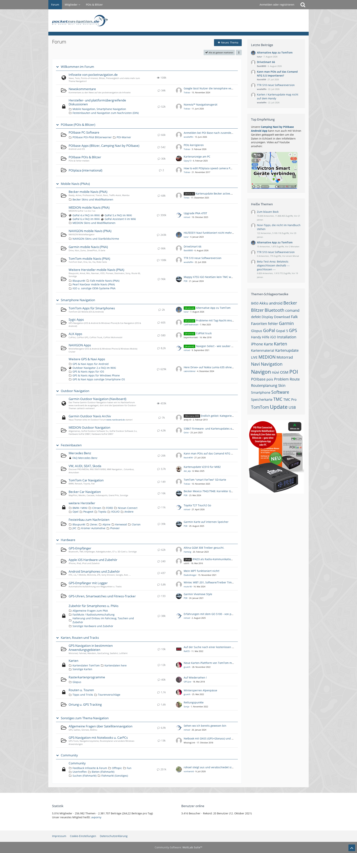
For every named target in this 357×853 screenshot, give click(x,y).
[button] (239, 52)
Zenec (94, 524)
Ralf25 (187, 651)
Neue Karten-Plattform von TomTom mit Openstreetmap (219, 663)
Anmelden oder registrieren (277, 4)
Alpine (106, 524)
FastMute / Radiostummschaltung (94, 614)
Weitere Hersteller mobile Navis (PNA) (96, 270)
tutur (186, 236)
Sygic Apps (76, 319)
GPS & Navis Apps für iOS (88, 371)
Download (282, 317)
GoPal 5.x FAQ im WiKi (118, 215)
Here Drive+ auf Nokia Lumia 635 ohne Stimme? (213, 367)
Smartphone (260, 392)
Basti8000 (188, 250)
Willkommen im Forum (77, 67)
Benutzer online (192, 806)
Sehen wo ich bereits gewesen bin (205, 725)
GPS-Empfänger (80, 548)
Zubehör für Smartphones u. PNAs (93, 606)
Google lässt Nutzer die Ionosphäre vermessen (213, 88)
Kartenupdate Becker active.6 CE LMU (219, 193)
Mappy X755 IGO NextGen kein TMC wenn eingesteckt (217, 277)
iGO (273, 337)
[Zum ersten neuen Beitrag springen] (179, 90)
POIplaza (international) (85, 170)
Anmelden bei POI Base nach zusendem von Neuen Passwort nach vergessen (232, 133)
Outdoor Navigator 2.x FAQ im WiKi (94, 368)
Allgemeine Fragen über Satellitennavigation (100, 726)
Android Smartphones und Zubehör (94, 571)
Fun (129, 768)
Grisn (186, 432)
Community (69, 755)
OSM (284, 372)
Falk (294, 316)
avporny (96, 817)
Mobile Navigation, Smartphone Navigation (99, 109)
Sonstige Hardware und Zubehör (93, 626)
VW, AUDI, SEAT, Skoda (85, 466)
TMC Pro (290, 399)
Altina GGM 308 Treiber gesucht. (204, 547)
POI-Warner (124, 137)
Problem (281, 379)
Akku (263, 303)
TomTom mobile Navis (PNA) (89, 258)
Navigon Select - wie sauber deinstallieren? (223, 346)
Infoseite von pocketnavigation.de (93, 74)
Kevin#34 (188, 457)
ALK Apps (75, 334)
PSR (185, 281)
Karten (73, 660)
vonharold (189, 771)
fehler (273, 323)
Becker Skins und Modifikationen (93, 199)
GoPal (269, 330)
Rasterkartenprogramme (87, 677)
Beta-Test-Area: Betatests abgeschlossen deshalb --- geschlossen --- (273, 265)
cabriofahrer (189, 371)
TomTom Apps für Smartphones (92, 308)
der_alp (187, 471)
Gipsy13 (187, 160)
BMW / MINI (80, 508)
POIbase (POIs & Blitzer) (78, 125)
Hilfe (265, 337)
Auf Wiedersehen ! (195, 677)
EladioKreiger (190, 575)
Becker (290, 303)
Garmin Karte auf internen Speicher (206, 522)
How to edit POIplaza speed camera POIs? (209, 168)
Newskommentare (82, 89)
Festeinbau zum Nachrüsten (89, 519)
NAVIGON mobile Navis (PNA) (90, 231)
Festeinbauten (71, 445)
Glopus (77, 682)
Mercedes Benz (80, 453)
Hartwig (187, 551)
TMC (277, 399)
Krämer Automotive (93, 528)
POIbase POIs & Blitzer (85, 157)
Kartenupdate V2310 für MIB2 (202, 467)
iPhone (257, 344)
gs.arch (187, 667)
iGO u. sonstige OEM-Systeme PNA (94, 288)
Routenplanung (264, 385)
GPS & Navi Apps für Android (91, 364)
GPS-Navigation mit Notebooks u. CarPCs (98, 737)
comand (292, 310)
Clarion (136, 524)
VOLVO (115, 511)
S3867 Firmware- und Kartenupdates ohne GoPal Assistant (220, 428)
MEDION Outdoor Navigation (89, 427)
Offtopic (117, 768)
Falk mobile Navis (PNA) (104, 280)
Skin (281, 385)
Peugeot (88, 511)
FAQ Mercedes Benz (85, 458)
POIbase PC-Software (84, 132)
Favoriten (259, 323)
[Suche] (303, 4)
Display (267, 317)
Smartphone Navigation (78, 300)
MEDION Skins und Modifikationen (94, 223)
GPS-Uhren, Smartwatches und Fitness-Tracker (102, 596)
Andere (129, 511)
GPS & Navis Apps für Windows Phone (96, 375)
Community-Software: (178, 847)
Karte (268, 344)
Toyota (102, 511)
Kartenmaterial (262, 350)
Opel (75, 511)
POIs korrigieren (194, 145)
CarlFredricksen (191, 324)
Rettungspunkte (194, 702)
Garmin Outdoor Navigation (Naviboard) (97, 399)
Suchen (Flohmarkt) (85, 775)
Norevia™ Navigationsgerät (200, 104)
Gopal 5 (282, 330)
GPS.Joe (187, 681)
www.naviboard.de (115, 419)
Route (295, 379)
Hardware (68, 540)
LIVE (254, 357)
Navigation (271, 364)
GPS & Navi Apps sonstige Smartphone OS (99, 379)
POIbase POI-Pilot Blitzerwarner (92, 137)
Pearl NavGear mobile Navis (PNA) (94, 284)
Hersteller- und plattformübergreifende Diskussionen (97, 102)
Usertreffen (80, 771)
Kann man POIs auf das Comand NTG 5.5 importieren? (217, 453)
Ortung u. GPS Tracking (85, 704)
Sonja (186, 706)
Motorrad (284, 357)
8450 (254, 303)
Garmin (286, 323)
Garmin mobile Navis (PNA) (88, 247)
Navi (255, 364)
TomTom (260, 407)
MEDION (267, 357)
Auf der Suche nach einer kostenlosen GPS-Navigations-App (221, 647)
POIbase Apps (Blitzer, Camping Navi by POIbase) (104, 145)
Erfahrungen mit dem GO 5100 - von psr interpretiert (217, 614)
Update (279, 406)
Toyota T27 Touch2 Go (197, 505)
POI (293, 371)
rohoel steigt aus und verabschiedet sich (209, 767)
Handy (256, 337)
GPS (293, 330)
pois (269, 379)
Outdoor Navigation (75, 391)
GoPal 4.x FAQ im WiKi (86, 215)
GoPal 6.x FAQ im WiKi (86, 219)
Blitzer (257, 310)
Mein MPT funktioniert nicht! (201, 571)
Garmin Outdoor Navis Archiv (90, 416)
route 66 (188, 586)
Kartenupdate (287, 350)
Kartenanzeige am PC (197, 156)
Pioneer (115, 528)
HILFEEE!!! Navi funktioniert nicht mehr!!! (209, 232)
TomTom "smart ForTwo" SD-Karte (205, 479)
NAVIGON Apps (80, 345)
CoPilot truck (204, 333)
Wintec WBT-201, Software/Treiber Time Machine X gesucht (221, 582)
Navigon (261, 371)
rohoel (187, 217)
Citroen (96, 508)
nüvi (275, 372)
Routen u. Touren (81, 690)
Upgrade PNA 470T (195, 213)
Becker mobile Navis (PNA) (88, 192)
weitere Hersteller (82, 503)
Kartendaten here (115, 665)
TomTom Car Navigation (86, 480)
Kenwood (121, 524)
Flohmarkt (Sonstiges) (114, 775)
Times (186, 197)
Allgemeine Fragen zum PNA (90, 610)
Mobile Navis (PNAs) (75, 184)
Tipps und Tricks (83, 694)
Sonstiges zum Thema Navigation (85, 718)
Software (280, 392)
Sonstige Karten (82, 669)
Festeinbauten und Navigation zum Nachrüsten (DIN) (106, 113)
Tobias (187, 92)
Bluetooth (274, 310)
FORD (109, 508)
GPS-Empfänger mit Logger (88, 583)
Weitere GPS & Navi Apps (87, 359)
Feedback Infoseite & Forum (90, 768)
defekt (256, 317)
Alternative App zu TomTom (213, 308)
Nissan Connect (127, 508)
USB (292, 407)
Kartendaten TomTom (86, 665)
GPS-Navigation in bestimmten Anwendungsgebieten (91, 647)
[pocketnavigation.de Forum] (178, 20)
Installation (286, 336)
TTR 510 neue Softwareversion (202, 258)
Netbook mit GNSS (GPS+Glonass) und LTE (210, 738)
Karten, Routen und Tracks (80, 638)
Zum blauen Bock (268, 211)
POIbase (258, 379)
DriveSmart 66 (192, 246)
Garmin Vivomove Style (198, 594)
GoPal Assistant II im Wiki (120, 219)
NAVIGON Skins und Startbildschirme (96, 238)
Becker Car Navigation (85, 492)
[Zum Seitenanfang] (351, 847)
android (275, 303)
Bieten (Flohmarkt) (103, 771)
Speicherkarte (261, 399)
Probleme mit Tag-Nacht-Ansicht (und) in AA (223, 320)
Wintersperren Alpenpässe (200, 690)
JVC (74, 528)
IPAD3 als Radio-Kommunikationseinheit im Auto (222, 559)
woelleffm (188, 136)
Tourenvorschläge (109, 694)
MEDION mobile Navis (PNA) (89, 207)
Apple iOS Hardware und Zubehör (93, 560)
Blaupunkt (79, 280)
